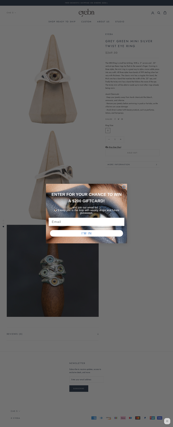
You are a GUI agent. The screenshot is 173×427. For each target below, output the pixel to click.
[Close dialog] (124, 186)
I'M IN (86, 233)
